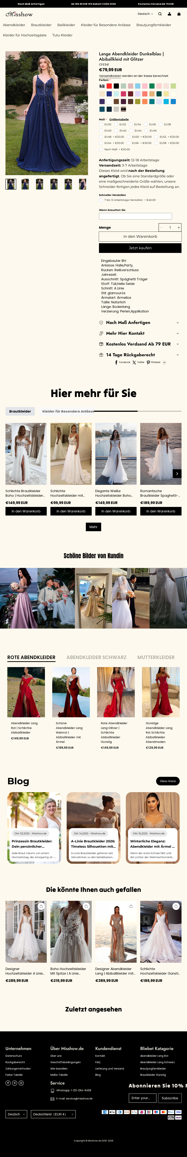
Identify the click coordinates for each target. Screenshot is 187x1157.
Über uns (56, 1056)
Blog (98, 1075)
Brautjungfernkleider (153, 1068)
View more (168, 781)
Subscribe (170, 1098)
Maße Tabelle (59, 1075)
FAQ (97, 1062)
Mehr (93, 527)
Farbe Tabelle (14, 1075)
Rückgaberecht (15, 1062)
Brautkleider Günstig (153, 1075)
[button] (160, 13)
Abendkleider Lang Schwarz (157, 1062)
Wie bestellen (59, 1068)
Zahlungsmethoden (18, 1068)
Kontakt (100, 1056)
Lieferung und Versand (109, 1068)
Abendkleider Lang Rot (154, 1056)
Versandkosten (110, 76)
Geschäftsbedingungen (65, 1062)
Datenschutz (13, 1056)
